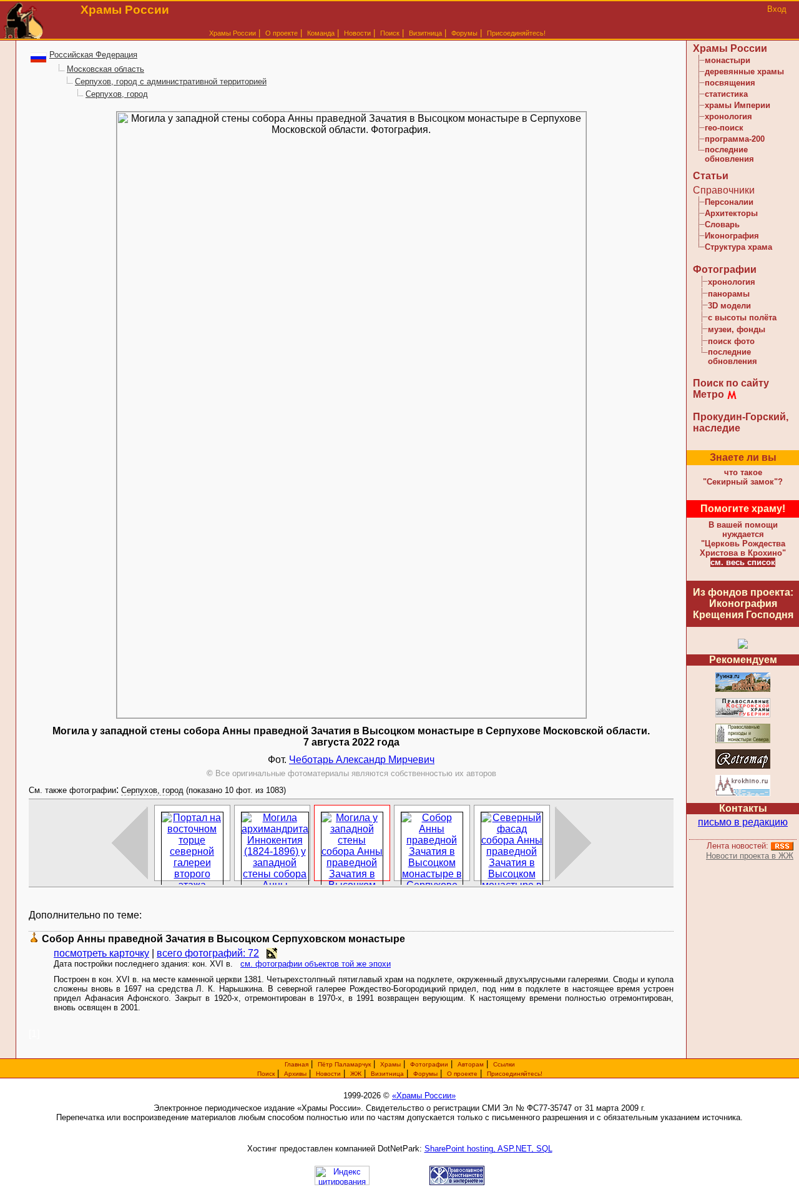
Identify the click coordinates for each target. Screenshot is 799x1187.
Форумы (464, 33)
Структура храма (738, 247)
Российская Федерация (93, 54)
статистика (726, 94)
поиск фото (731, 341)
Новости (357, 33)
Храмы (390, 1064)
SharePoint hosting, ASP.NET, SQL (488, 1148)
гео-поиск (724, 127)
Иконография (732, 235)
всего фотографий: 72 (208, 953)
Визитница (425, 33)
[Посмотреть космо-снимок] (272, 953)
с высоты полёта (742, 317)
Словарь (722, 224)
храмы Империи (737, 105)
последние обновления (729, 154)
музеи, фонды (736, 329)
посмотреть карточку (101, 953)
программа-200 (735, 139)
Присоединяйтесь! (516, 33)
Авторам (471, 1064)
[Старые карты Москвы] (743, 766)
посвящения (730, 82)
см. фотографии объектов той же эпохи (315, 963)
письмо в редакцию (743, 822)
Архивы (295, 1073)
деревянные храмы (744, 71)
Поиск (390, 33)
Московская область (105, 69)
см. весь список (742, 562)
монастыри (727, 60)
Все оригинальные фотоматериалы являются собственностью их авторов (351, 773)
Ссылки (504, 1064)
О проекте (462, 1073)
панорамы (729, 293)
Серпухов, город (117, 94)
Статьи (710, 175)
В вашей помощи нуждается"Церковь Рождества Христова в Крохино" (743, 539)
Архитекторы (731, 213)
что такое (743, 477)
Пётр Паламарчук (344, 1064)
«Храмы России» (424, 1095)
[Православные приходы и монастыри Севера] (743, 741)
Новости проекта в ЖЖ (749, 855)
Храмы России (232, 33)
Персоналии (729, 202)
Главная (296, 1064)
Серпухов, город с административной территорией (171, 81)
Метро (708, 394)
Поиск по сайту (731, 383)
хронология (728, 116)
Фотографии (725, 269)
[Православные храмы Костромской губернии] (743, 715)
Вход (777, 9)
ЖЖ (355, 1073)
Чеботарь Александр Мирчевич (361, 759)
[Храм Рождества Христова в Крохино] (743, 794)
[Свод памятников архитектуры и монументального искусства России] (743, 689)
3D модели (729, 305)
